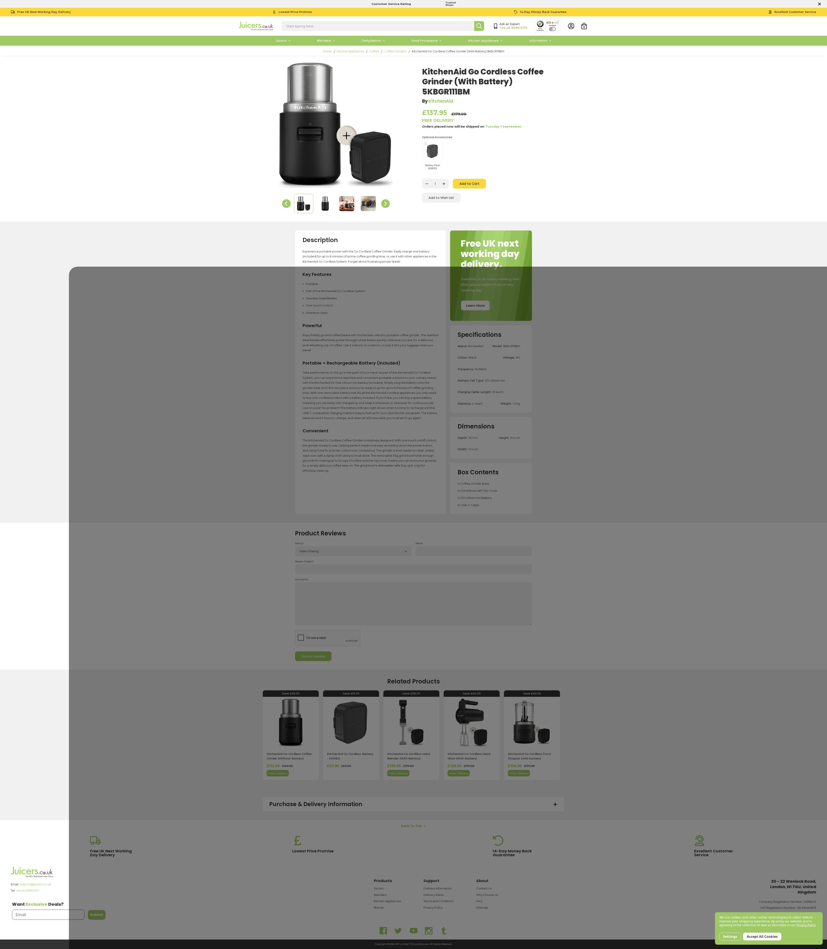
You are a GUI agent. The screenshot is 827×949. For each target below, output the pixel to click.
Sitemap (482, 907)
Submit (96, 914)
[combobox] (378, 26)
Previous (286, 203)
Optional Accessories (437, 137)
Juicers (379, 888)
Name (419, 543)
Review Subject (304, 561)
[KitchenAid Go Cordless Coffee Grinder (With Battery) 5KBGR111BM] (303, 203)
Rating (299, 543)
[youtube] (413, 931)
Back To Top (411, 826)
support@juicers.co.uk (35, 884)
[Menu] (557, 22)
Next (385, 203)
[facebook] (383, 931)
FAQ (479, 901)
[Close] (819, 4)
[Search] (479, 26)
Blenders (380, 894)
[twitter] (398, 931)
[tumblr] (444, 931)
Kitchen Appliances (387, 901)
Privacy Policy (433, 907)
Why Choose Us (487, 894)
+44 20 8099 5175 (27, 890)
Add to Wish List (441, 197)
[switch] (552, 29)
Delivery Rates (433, 894)
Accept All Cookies (762, 936)
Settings (730, 936)
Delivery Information (437, 888)
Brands (379, 907)
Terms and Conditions (438, 901)
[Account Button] (571, 26)
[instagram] (428, 931)
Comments (302, 579)
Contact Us (484, 888)
